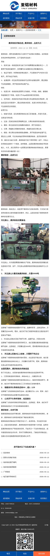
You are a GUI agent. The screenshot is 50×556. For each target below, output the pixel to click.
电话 (8, 554)
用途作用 (18, 18)
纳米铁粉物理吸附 (9, 467)
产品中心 (31, 14)
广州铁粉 (6, 472)
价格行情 (31, 18)
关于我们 (18, 14)
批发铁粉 (6, 453)
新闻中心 (43, 14)
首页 (11, 30)
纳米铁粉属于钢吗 (9, 462)
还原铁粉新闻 (30, 30)
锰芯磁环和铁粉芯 (9, 477)
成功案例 (6, 18)
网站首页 (6, 14)
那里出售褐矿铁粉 (9, 458)
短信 (25, 554)
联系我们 (43, 18)
